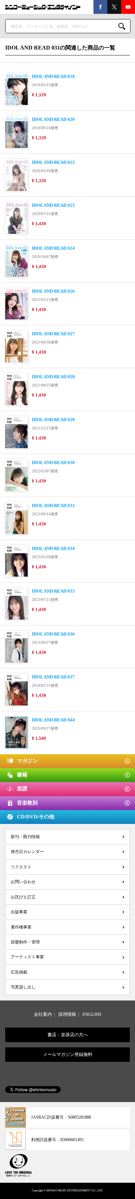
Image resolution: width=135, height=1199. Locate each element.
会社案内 (43, 1014)
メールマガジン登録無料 (67, 1054)
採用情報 (67, 1014)
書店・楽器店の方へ (67, 1034)
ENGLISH (91, 1014)
